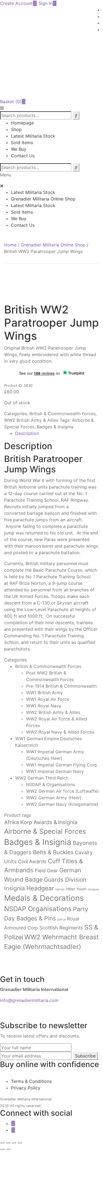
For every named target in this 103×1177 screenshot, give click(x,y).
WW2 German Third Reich (41, 778)
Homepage (22, 123)
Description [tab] (27, 433)
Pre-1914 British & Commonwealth (61, 686)
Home (10, 245)
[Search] (76, 167)
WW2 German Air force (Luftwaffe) (62, 791)
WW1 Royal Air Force (47, 699)
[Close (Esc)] (19, 1142)
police (61, 919)
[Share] (14, 1142)
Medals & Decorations (44, 898)
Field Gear (46, 870)
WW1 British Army (44, 692)
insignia (93, 889)
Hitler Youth (76, 889)
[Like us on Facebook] (13, 1123)
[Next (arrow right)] (8, 1149)
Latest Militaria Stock (33, 136)
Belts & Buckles (53, 852)
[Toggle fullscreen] (8, 1142)
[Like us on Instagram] (13, 1130)
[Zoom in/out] (2, 1142)
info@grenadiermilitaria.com (29, 1000)
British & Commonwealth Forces (62, 413)
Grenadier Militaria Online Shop (43, 199)
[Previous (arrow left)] (2, 1149)
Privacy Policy (25, 1088)
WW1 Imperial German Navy (55, 771)
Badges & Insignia (55, 426)
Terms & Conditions (31, 1081)
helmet (60, 889)
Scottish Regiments (61, 928)
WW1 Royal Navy (43, 705)
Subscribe (85, 1056)
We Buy (18, 149)
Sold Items (22, 142)
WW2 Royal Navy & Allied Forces (60, 732)
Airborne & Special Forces (45, 831)
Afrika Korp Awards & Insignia (40, 822)
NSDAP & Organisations (50, 784)
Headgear (40, 888)
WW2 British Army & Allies (31, 420)
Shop (16, 129)
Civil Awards (32, 861)
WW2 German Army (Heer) (54, 797)
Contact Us (23, 155)
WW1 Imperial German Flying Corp (61, 765)
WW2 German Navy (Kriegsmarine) (62, 804)
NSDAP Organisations (38, 909)
